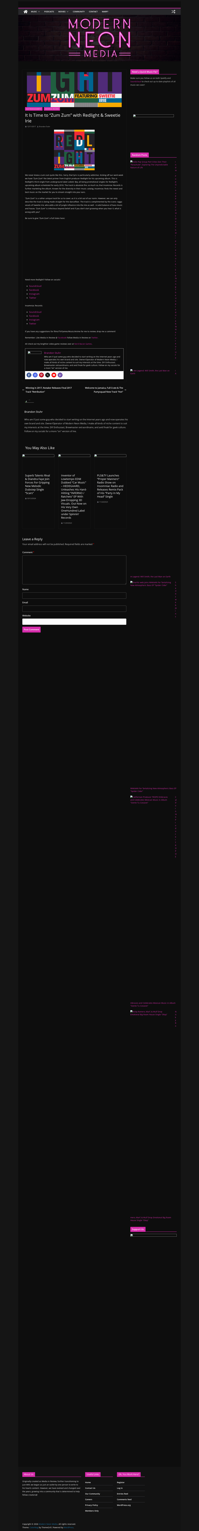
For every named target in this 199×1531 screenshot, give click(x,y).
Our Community (92, 1493)
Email (25, 602)
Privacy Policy (91, 1505)
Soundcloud (35, 286)
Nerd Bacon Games (83, 344)
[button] (38, 12)
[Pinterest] (41, 375)
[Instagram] (35, 375)
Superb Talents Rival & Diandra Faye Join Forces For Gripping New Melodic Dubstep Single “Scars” (37, 484)
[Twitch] (60, 375)
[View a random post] (173, 11)
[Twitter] (47, 375)
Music (34, 11)
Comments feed (124, 1499)
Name (25, 589)
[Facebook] (29, 375)
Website (26, 615)
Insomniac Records (52, 109)
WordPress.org (124, 1505)
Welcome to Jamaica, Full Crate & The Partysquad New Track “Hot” (104, 389)
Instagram (34, 293)
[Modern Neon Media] (25, 11)
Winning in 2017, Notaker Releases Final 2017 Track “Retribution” (49, 389)
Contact (93, 11)
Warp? (105, 11)
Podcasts (49, 11)
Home (88, 1482)
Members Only (92, 1510)
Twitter (32, 297)
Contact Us (90, 1488)
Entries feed (122, 1493)
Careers (88, 1499)
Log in (120, 1488)
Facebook (34, 289)
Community (79, 11)
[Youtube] (53, 375)
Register (121, 1482)
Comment (28, 552)
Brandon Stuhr (44, 126)
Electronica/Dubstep (33, 109)
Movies (62, 11)
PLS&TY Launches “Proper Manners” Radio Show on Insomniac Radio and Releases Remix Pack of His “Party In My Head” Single (110, 486)
